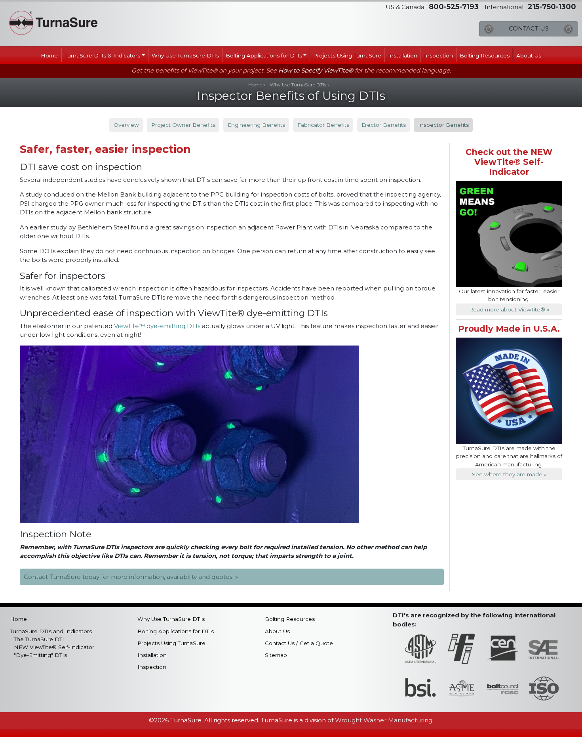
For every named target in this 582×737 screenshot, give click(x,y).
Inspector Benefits (443, 125)
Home (49, 55)
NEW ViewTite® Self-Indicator (54, 647)
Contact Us (529, 28)
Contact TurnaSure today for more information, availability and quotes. (129, 576)
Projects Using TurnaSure (347, 55)
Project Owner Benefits (183, 125)
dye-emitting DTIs (173, 326)
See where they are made (507, 474)
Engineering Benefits (256, 125)
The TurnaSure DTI (39, 639)
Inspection (438, 55)
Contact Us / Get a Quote (299, 643)
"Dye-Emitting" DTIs (40, 655)
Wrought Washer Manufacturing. (384, 720)
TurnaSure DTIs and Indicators (51, 631)
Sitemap (276, 655)
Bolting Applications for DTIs (175, 631)
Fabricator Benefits (323, 125)
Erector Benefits (383, 125)
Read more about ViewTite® (507, 309)
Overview (126, 125)
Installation (402, 55)
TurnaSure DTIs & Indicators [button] (102, 55)
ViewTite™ (129, 326)
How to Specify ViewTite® (315, 70)
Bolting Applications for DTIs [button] (264, 55)
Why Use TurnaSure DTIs (185, 55)
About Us (528, 55)
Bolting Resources (485, 55)
